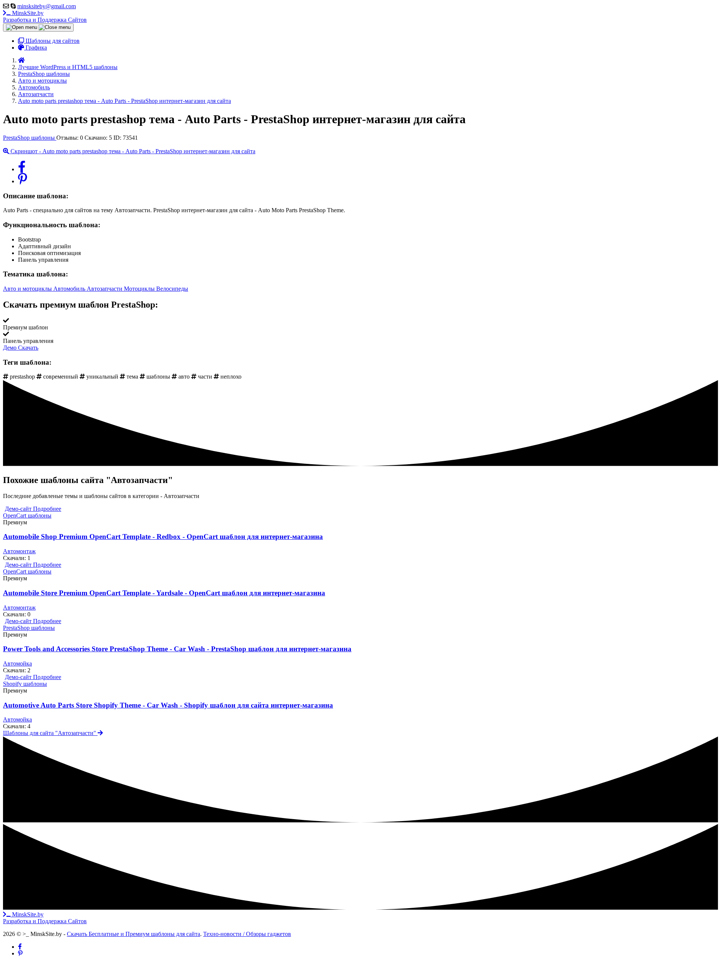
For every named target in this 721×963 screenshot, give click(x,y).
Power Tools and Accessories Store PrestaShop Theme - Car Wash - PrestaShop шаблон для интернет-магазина (177, 649)
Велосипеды (172, 288)
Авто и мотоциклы (28, 288)
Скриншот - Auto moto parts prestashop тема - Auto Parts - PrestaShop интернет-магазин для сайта (132, 151)
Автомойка (17, 663)
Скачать (28, 347)
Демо (10, 347)
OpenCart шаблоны (27, 515)
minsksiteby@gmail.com (46, 6)
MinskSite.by (45, 16)
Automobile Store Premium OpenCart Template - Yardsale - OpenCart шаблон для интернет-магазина (164, 593)
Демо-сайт (19, 509)
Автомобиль (70, 288)
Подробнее (47, 509)
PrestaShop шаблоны (29, 137)
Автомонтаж (19, 551)
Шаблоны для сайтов (52, 41)
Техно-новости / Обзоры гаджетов (247, 934)
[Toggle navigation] (38, 27)
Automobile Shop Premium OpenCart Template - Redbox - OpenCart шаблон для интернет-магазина (163, 536)
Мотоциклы (140, 288)
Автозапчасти (105, 288)
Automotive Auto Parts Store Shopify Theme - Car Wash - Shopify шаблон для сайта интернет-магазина (168, 705)
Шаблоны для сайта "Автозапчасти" (50, 733)
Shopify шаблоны (25, 684)
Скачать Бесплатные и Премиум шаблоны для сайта (133, 934)
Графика (35, 47)
